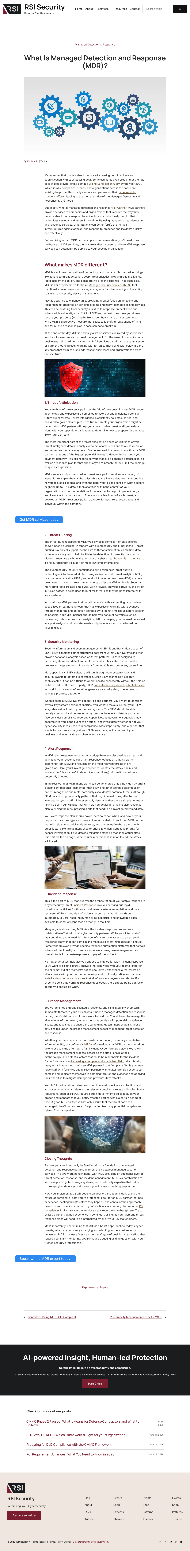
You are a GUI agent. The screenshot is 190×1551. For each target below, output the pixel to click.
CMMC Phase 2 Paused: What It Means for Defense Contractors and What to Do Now (82, 1423)
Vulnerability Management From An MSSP (136, 1317)
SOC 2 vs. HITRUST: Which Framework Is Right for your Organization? (76, 1435)
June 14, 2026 (156, 1435)
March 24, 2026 (156, 1454)
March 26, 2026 (156, 1444)
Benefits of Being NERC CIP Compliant (52, 1317)
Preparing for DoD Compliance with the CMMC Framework (68, 1444)
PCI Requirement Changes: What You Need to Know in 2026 (70, 1454)
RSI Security (44, 7)
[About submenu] (94, 9)
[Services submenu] (110, 9)
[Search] (180, 9)
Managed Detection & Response (95, 44)
